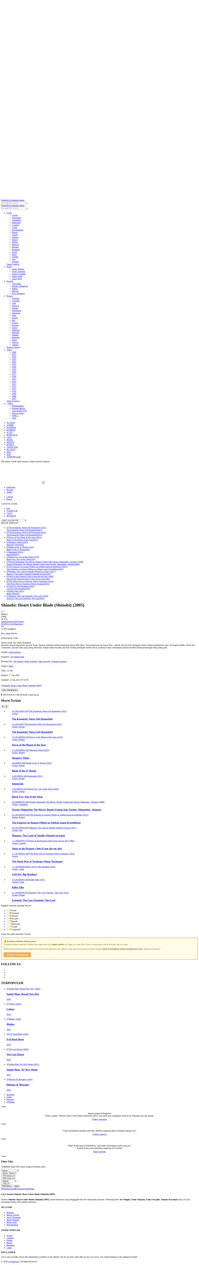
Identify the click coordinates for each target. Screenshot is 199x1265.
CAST (9, 513)
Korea (14, 328)
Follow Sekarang (99, 1119)
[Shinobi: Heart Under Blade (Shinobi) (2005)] (21, 685)
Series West (17, 279)
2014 (14, 381)
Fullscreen (10, 487)
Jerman (15, 308)
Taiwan (15, 342)
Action (15, 215)
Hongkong (16, 310)
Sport (14, 254)
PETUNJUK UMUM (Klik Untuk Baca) (21, 695)
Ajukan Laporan (99, 1134)
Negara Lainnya (13, 347)
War (13, 259)
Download (10, 1189)
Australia (16, 301)
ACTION (10, 423)
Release (15, 291)
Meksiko (15, 332)
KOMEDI (10, 430)
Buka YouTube (99, 1151)
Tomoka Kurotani (58, 661)
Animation (16, 220)
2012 (14, 386)
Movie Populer (12, 1220)
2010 (14, 391)
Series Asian (17, 276)
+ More (9, 403)
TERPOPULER (13, 457)
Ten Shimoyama (17, 657)
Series (9, 266)
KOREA (10, 445)
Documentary (18, 230)
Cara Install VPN (19, 411)
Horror (15, 242)
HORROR (11, 427)
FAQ (14, 418)
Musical (15, 244)
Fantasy (15, 237)
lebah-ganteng (15, 652)
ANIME (10, 425)
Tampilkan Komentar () (17, 955)
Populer (9, 281)
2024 (14, 357)
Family (15, 235)
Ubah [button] (15, 638)
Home (3, 1189)
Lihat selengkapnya (9, 690)
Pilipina (15, 335)
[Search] (27, 203)
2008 (14, 396)
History (15, 240)
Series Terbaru (18, 269)
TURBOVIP (12, 511)
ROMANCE (12, 435)
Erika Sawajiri (44, 661)
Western (15, 262)
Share (16, 624)
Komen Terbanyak (20, 286)
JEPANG (10, 442)
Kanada (15, 325)
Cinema (9, 497)
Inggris (15, 318)
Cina (14, 303)
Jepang (15, 323)
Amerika (15, 298)
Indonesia (16, 313)
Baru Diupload (18, 293)
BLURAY (11, 449)
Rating (15, 288)
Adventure (16, 218)
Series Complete (19, 274)
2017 (14, 374)
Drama (15, 232)
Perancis (15, 306)
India (14, 315)
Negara (9, 296)
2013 (14, 384)
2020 (14, 367)
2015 (14, 379)
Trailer (9, 492)
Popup (9, 499)
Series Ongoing (18, 271)
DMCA (15, 415)
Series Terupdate (13, 1217)
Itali (13, 320)
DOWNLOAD (7, 624)
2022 (14, 362)
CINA (9, 437)
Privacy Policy (18, 413)
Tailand (15, 345)
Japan (3, 621)
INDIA (9, 440)
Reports (9, 490)
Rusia (14, 340)
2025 (14, 354)
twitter (9, 1097)
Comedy (15, 225)
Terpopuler (16, 284)
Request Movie (18, 408)
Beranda (10, 1212)
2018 (14, 372)
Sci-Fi (14, 252)
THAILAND (12, 447)
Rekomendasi (18, 406)
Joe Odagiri (18, 661)
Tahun (9, 350)
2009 (14, 393)
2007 (14, 398)
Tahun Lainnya (12, 401)
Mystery (15, 247)
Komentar (19, 1189)
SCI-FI (9, 432)
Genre (9, 213)
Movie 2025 (11, 1222)
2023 (14, 359)
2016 (14, 376)
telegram (10, 1099)
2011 (14, 389)
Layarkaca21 (13, 1261)
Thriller (15, 257)
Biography (16, 222)
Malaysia (16, 330)
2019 (14, 369)
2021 (14, 364)
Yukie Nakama (30, 661)
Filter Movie (6, 1186)
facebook (10, 1094)
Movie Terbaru (12, 1215)
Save (21, 624)
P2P (8, 508)
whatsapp (10, 1102)
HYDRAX (11, 516)
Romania (16, 337)
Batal (17, 1186)
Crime (14, 227)
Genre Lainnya (12, 264)
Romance (16, 249)
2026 (14, 352)
